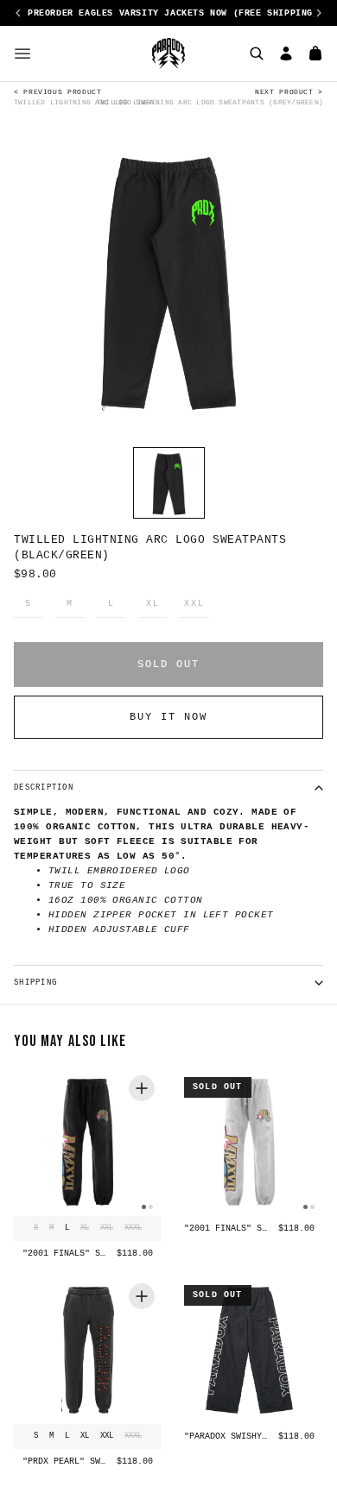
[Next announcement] (318, 12)
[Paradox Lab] (168, 53)
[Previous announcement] (18, 12)
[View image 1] (169, 483)
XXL (194, 604)
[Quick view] (142, 1088)
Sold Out (168, 664)
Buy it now (168, 717)
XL (153, 604)
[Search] (256, 53)
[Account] (286, 53)
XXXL (133, 1228)
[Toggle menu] (22, 53)
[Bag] (315, 53)
